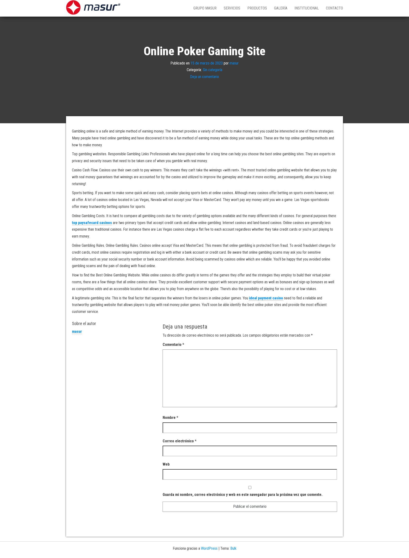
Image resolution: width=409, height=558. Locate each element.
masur (234, 63)
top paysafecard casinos (92, 222)
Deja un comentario (204, 76)
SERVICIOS (232, 8)
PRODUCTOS (257, 8)
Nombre (170, 417)
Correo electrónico (179, 441)
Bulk (233, 548)
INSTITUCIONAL (306, 8)
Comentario (173, 344)
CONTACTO (334, 8)
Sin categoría (212, 70)
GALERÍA (280, 8)
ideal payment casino (266, 298)
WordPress (209, 548)
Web (166, 464)
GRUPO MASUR (205, 8)
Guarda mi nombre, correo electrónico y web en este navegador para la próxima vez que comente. (242, 494)
